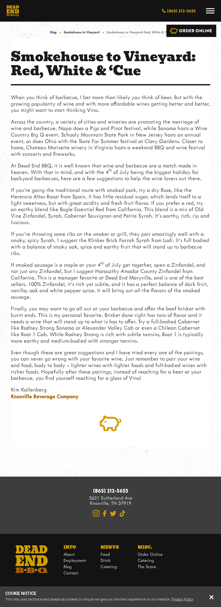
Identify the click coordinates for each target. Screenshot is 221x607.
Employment (74, 560)
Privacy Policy (182, 599)
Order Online (150, 554)
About (69, 554)
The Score (147, 566)
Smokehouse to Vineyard (81, 32)
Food (105, 554)
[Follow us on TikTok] (122, 513)
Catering (109, 566)
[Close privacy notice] (211, 597)
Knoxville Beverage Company (45, 396)
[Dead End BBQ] (12, 10)
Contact (70, 572)
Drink (105, 560)
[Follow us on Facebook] (105, 513)
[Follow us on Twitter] (113, 513)
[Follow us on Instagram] (96, 513)
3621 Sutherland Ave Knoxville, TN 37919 (110, 500)
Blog (53, 32)
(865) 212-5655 (110, 490)
